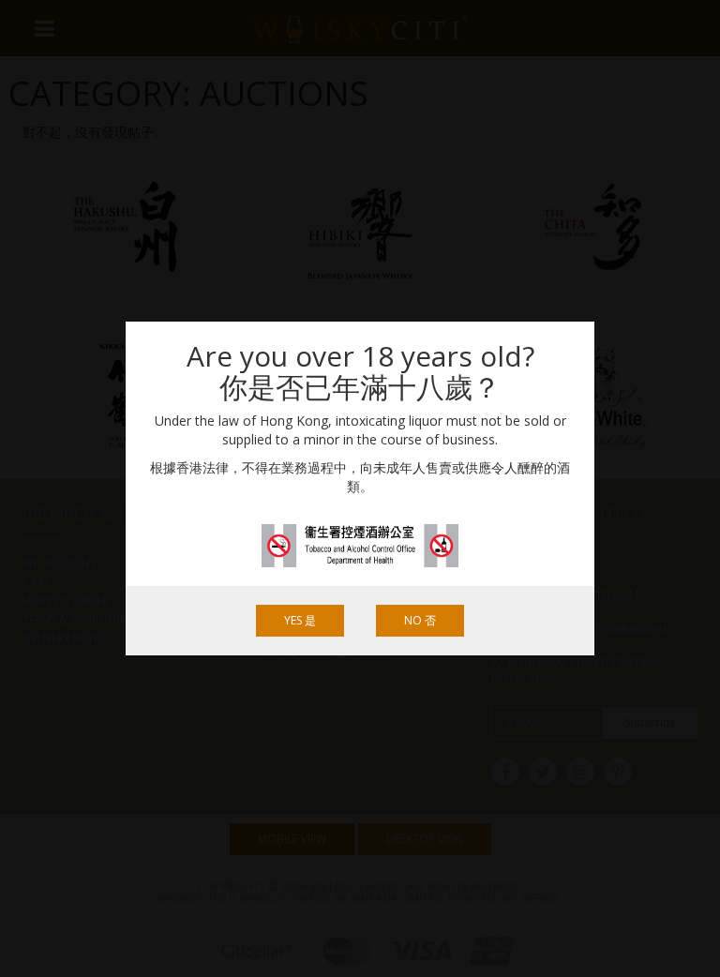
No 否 (420, 620)
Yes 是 (300, 620)
